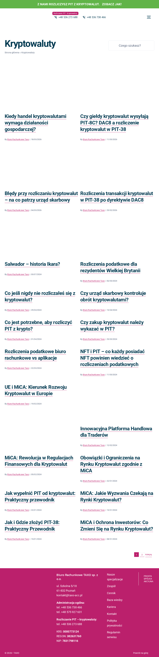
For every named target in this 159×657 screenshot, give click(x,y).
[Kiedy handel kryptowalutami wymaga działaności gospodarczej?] (42, 89)
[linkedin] (15, 590)
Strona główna (12, 52)
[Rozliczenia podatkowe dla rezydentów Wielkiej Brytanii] (117, 232)
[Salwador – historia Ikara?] (42, 237)
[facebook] (10, 590)
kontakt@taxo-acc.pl (69, 595)
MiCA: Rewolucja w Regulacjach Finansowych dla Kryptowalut (39, 461)
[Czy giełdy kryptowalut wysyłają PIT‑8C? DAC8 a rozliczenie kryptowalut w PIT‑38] (117, 89)
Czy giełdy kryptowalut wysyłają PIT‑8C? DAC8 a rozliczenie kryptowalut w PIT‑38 (114, 122)
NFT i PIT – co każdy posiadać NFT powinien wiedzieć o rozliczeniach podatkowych (112, 357)
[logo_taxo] (17, 13)
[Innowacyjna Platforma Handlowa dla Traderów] (117, 401)
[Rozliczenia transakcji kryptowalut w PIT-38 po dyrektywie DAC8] (117, 166)
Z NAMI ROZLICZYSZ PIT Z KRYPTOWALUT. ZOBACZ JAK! (79, 4)
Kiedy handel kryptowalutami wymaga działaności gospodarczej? (35, 122)
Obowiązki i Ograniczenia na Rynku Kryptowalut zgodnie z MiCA (111, 464)
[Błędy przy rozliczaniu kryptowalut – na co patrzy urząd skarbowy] (42, 166)
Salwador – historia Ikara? (32, 264)
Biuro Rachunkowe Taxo (18, 139)
